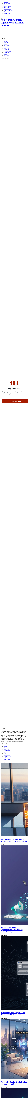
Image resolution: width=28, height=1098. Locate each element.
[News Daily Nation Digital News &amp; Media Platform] (14, 25)
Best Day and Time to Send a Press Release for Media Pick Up (14, 840)
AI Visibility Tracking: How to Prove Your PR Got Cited (13, 1014)
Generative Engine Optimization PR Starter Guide (14, 1083)
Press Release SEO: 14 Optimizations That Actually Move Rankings (12, 930)
